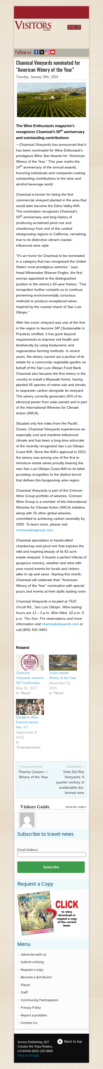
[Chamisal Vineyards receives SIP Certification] (30, 663)
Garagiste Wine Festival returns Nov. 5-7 (27, 722)
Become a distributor (36, 977)
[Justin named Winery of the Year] (63, 663)
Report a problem (34, 1015)
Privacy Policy (31, 1007)
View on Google (28, 1055)
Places (25, 985)
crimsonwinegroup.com (34, 530)
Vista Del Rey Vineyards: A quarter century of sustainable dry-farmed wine (70, 782)
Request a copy (32, 969)
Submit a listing (32, 962)
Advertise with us (33, 954)
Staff (24, 992)
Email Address (27, 850)
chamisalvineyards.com (60, 624)
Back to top (73, 1041)
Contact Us (29, 1022)
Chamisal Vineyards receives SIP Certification (30, 678)
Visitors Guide (35, 806)
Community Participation (39, 1000)
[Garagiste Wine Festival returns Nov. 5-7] (30, 707)
